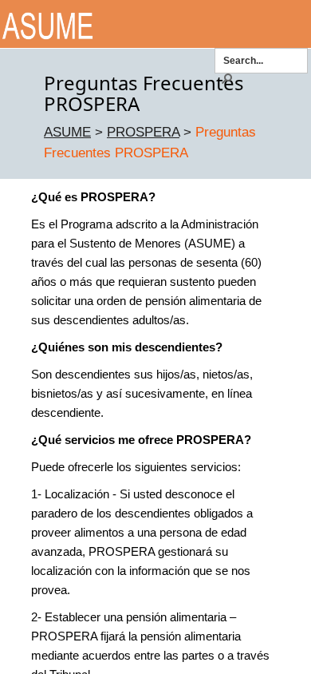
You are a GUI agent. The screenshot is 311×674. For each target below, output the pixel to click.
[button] (226, 77)
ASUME (67, 132)
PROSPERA (143, 132)
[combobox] (262, 60)
